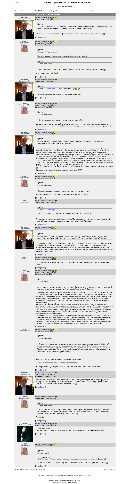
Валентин (24, 17)
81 (27, 469)
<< (48, 11)
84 (34, 469)
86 (39, 469)
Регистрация (62, 6)
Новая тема (26, 11)
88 (44, 469)
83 (31, 469)
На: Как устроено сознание (44, 17)
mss (24, 329)
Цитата (43, 37)
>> (61, 11)
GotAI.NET (18, 2)
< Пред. (52, 11)
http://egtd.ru (52, 26)
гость (25, 200)
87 (41, 469)
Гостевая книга (68, 475)
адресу (79, 480)
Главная (42, 475)
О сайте (88, 475)
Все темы (18, 11)
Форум (76, 475)
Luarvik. (24, 423)
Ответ (38, 37)
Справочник (58, 475)
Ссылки (81, 475)
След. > (58, 11)
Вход (70, 6)
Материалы (49, 475)
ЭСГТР (24, 41)
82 (29, 469)
